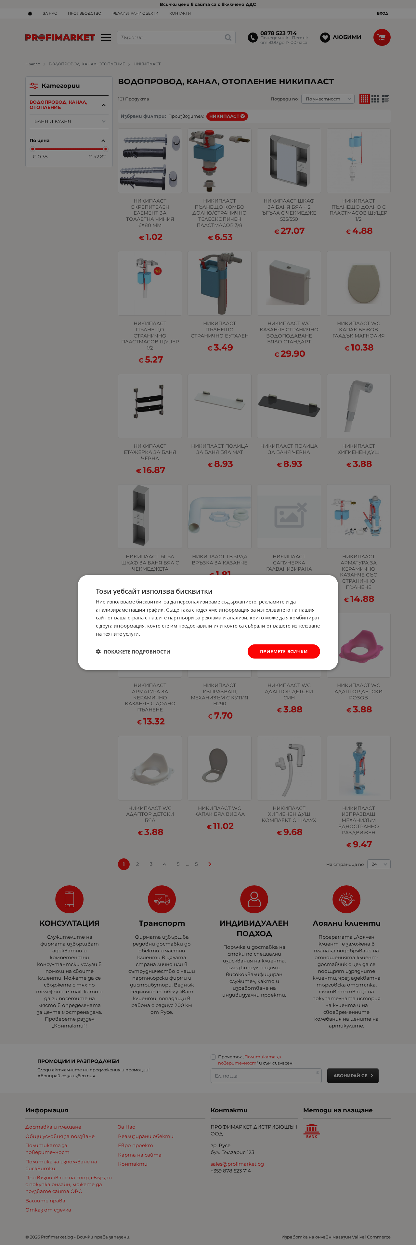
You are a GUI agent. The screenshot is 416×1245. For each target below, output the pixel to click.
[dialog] (208, 622)
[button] (133, 651)
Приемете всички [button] (284, 651)
